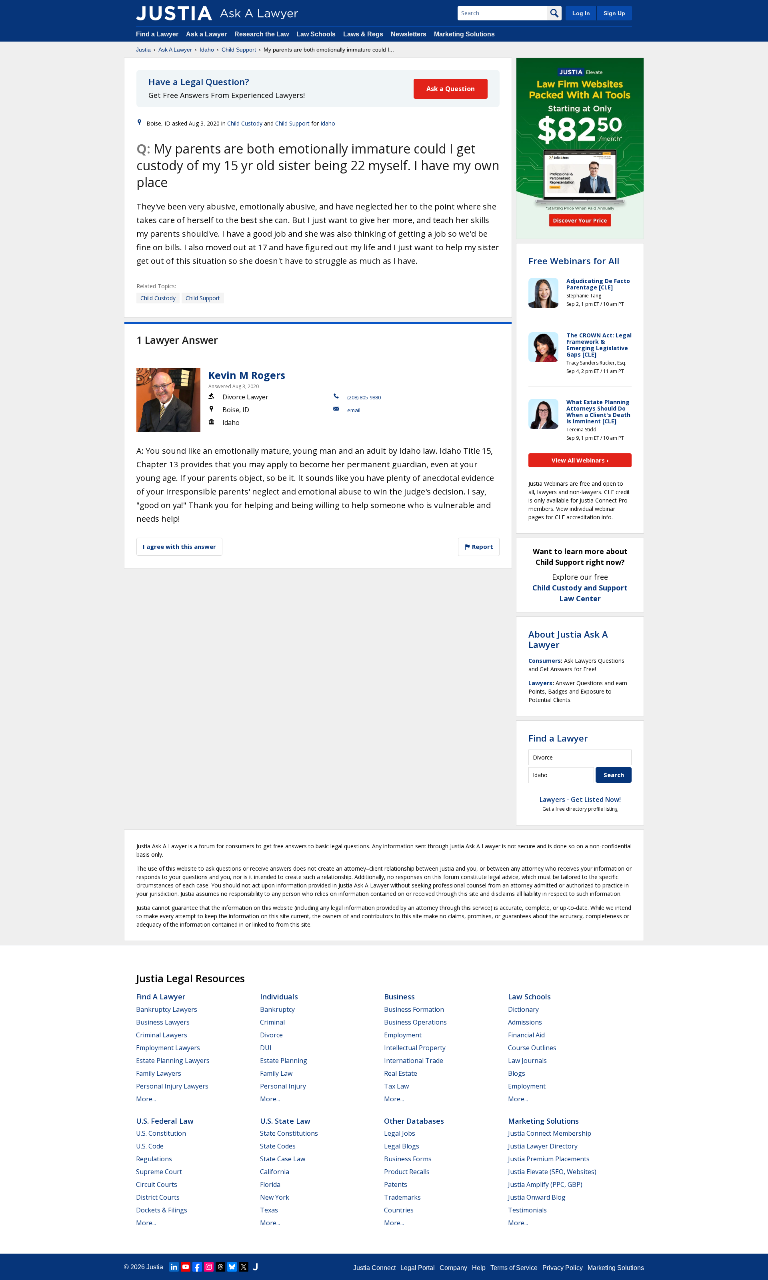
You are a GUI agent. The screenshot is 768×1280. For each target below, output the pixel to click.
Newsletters (408, 34)
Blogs (516, 1073)
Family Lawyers (158, 1073)
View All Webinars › (580, 460)
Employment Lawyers (168, 1047)
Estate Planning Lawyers (173, 1060)
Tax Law (396, 1086)
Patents (395, 1184)
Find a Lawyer (157, 34)
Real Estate (400, 1073)
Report (481, 546)
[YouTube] (185, 1267)
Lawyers (540, 683)
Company (453, 1267)
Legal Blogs (401, 1146)
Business (399, 996)
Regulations (154, 1158)
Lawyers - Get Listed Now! (580, 799)
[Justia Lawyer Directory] (255, 1267)
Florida (270, 1184)
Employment (403, 1035)
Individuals (279, 996)
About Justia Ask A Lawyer (568, 639)
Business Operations (415, 1022)
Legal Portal (417, 1267)
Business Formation (414, 1009)
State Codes (278, 1146)
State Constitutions (289, 1133)
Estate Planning (283, 1060)
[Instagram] (209, 1267)
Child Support (239, 49)
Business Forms (408, 1158)
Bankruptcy (277, 1009)
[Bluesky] (232, 1267)
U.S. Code (150, 1146)
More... (146, 1099)
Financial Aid (526, 1035)
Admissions (525, 1022)
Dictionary (523, 1009)
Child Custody (244, 123)
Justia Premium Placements (549, 1158)
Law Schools (316, 34)
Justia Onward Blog (537, 1197)
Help (479, 1267)
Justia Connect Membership (549, 1133)
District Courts (158, 1197)
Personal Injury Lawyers (172, 1086)
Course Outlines (532, 1047)
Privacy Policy (562, 1267)
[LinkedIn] (174, 1267)
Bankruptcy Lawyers (166, 1009)
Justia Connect (374, 1267)
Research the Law (261, 34)
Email (353, 410)
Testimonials (527, 1210)
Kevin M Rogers (246, 375)
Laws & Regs (363, 34)
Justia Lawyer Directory (543, 1146)
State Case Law (282, 1158)
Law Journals (527, 1060)
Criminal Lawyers (161, 1035)
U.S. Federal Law (165, 1121)
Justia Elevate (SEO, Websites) (552, 1171)
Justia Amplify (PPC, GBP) (545, 1184)
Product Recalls (407, 1171)
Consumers (544, 660)
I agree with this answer (179, 546)
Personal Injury (283, 1086)
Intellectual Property (415, 1047)
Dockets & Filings (161, 1210)
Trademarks (402, 1197)
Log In (581, 13)
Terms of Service (514, 1267)
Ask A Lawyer (175, 49)
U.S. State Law (285, 1121)
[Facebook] (197, 1267)
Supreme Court (159, 1171)
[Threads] (220, 1267)
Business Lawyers (163, 1022)
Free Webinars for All (573, 260)
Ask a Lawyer (207, 34)
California (274, 1171)
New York (274, 1197)
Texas (269, 1210)
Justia (143, 49)
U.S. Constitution (161, 1133)
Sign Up (614, 13)
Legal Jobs (399, 1133)
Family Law (276, 1073)
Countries (399, 1210)
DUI (266, 1047)
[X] (243, 1267)
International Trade (413, 1060)
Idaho (207, 49)
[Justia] (174, 13)
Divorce (271, 1035)
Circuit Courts (156, 1184)
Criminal (272, 1022)
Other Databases (414, 1121)
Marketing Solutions (464, 34)
